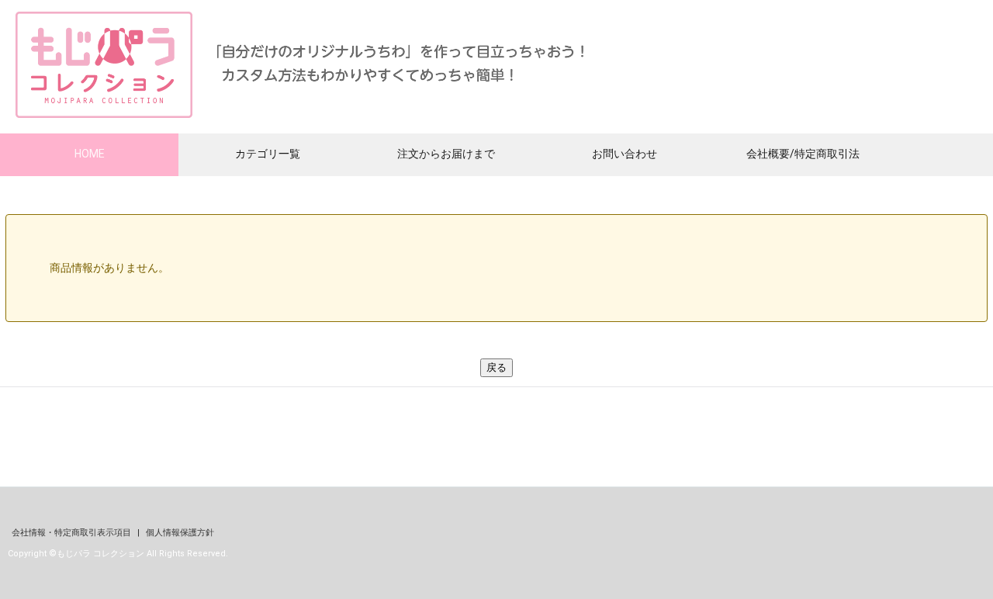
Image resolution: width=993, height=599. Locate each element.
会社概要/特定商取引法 (803, 153)
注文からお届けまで (446, 153)
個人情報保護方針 (180, 533)
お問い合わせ (624, 153)
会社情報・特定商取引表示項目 (72, 533)
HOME (89, 153)
